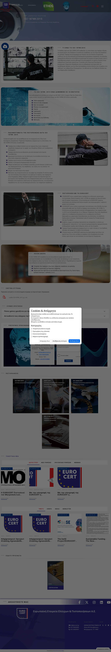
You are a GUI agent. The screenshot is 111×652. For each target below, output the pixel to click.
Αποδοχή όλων (74, 341)
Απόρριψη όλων (45, 341)
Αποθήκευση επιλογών (60, 341)
